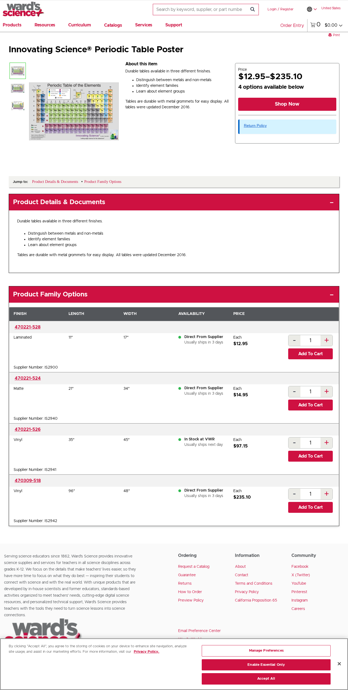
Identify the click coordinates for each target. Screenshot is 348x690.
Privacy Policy (247, 592)
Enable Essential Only (266, 665)
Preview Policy (191, 600)
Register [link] (287, 9)
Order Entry (292, 25)
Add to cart (310, 354)
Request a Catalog (193, 567)
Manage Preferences (266, 650)
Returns (185, 583)
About (240, 567)
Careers (298, 609)
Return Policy (255, 125)
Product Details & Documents (59, 202)
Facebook (300, 567)
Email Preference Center (199, 631)
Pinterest (299, 592)
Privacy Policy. (146, 652)
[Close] (339, 664)
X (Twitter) (300, 575)
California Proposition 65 (256, 600)
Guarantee (187, 575)
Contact (241, 575)
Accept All (266, 678)
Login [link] (272, 9)
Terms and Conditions (253, 583)
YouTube (298, 583)
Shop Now (287, 104)
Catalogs (113, 25)
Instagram (299, 600)
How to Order (190, 592)
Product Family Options (50, 294)
